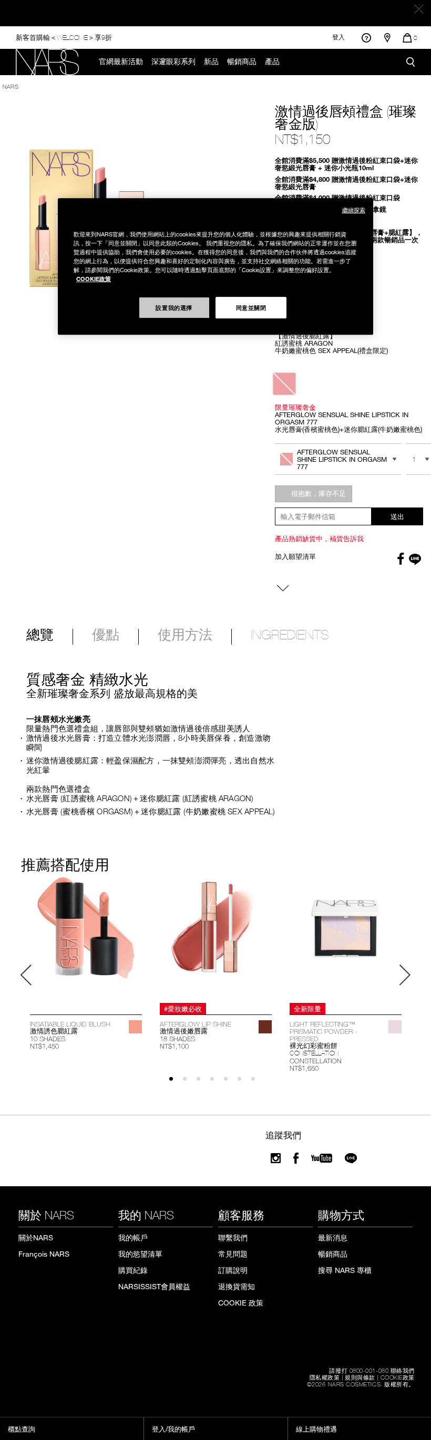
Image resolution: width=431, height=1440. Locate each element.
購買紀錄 (133, 1270)
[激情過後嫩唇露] (216, 937)
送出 (397, 516)
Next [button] (404, 975)
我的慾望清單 (140, 1253)
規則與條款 (360, 1377)
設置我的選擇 (174, 307)
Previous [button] (26, 975)
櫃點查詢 (21, 1429)
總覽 (40, 636)
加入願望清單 (295, 556)
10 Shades (47, 1038)
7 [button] (257, 1083)
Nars (10, 86)
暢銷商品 (241, 61)
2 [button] (189, 1083)
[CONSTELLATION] (395, 1026)
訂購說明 (233, 1270)
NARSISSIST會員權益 (154, 1286)
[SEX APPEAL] (135, 1026)
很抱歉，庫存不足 (318, 493)
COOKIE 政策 (240, 1302)
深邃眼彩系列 (173, 61)
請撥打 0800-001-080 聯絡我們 (372, 1370)
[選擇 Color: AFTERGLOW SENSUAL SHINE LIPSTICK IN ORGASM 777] (284, 384)
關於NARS (35, 1237)
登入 (338, 37)
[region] (215, 266)
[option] (86, 963)
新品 (211, 61)
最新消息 (332, 1237)
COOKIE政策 (398, 1377)
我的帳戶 (133, 1237)
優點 (105, 636)
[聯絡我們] (366, 37)
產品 (272, 61)
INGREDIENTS (290, 636)
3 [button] (203, 1083)
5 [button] (230, 1083)
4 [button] (216, 1083)
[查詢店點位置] (387, 38)
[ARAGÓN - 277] (265, 1026)
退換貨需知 (236, 1286)
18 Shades (177, 1038)
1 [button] (175, 1083)
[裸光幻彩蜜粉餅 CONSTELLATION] (346, 937)
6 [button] (244, 1083)
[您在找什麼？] (410, 62)
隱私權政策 (325, 1377)
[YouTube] (321, 1158)
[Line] (351, 1158)
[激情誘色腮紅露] (86, 937)
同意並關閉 (251, 307)
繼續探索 (353, 209)
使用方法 (185, 636)
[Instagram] (276, 1158)
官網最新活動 (121, 61)
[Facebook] (296, 1158)
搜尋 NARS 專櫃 (345, 1270)
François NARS (43, 1253)
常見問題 (233, 1253)
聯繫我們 (233, 1237)
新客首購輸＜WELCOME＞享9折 (64, 37)
